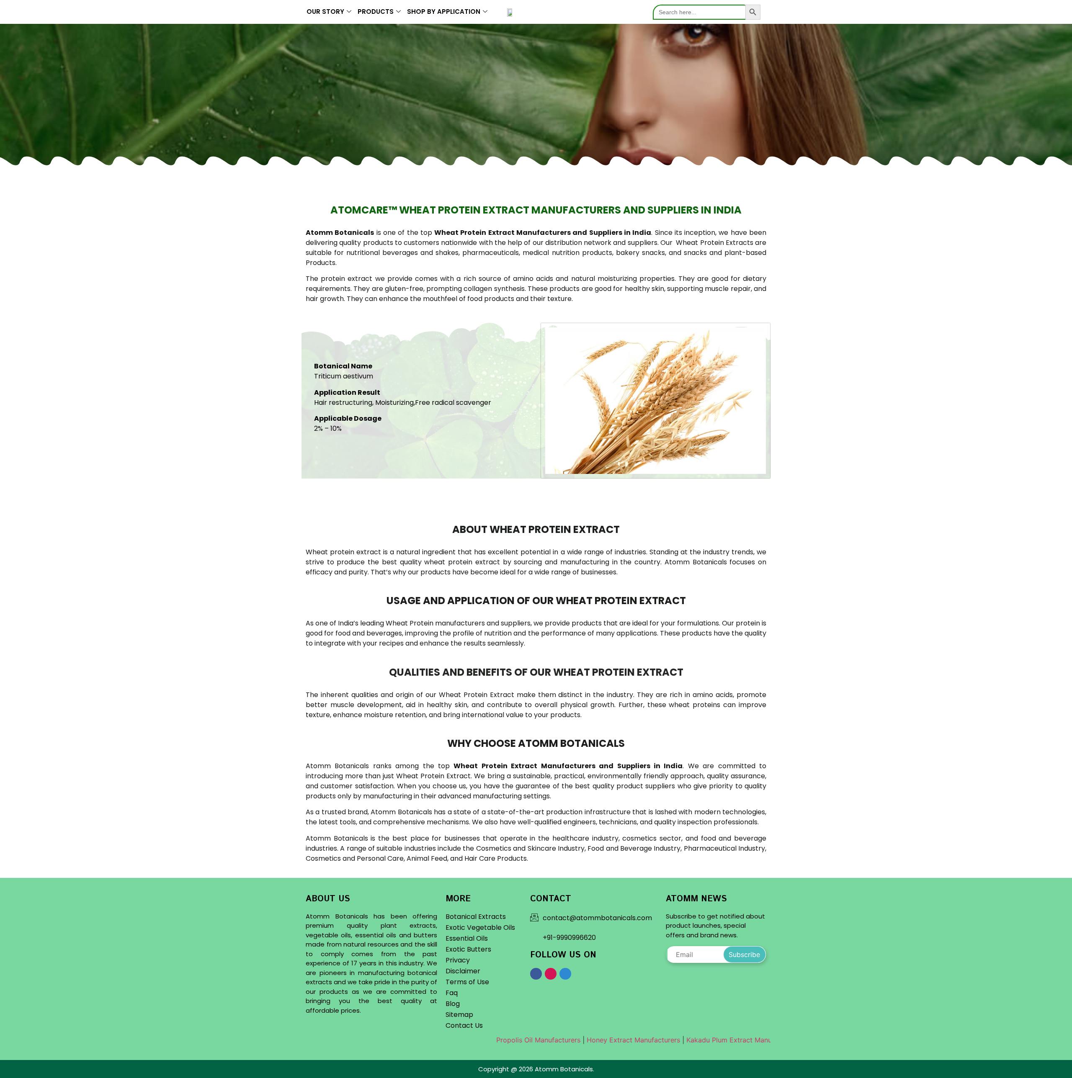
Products (376, 11)
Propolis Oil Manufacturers (500, 1040)
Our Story (325, 11)
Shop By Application (443, 11)
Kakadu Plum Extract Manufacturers (705, 1040)
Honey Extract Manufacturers (595, 1040)
